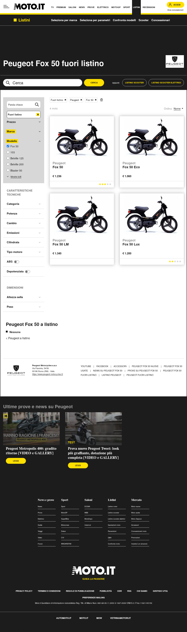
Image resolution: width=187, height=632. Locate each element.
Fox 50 (14, 146)
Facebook (102, 366)
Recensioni (112, 531)
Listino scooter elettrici (116, 519)
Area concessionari (175, 10)
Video (40, 537)
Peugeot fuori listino (140, 374)
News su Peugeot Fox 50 (107, 370)
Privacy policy (24, 591)
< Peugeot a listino (18, 338)
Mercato (136, 500)
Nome (177, 108)
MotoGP (64, 512)
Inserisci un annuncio (139, 544)
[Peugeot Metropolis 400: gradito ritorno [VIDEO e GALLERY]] (31, 428)
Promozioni (135, 537)
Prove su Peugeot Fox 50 (143, 370)
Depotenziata (15, 271)
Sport (64, 500)
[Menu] (6, 6)
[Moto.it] (29, 6)
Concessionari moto (138, 531)
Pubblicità (106, 591)
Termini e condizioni (49, 591)
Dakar (63, 531)
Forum (40, 544)
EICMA (87, 506)
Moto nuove (135, 506)
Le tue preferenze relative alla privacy (57, 630)
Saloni (88, 500)
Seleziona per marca (64, 20)
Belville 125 (17, 158)
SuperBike (65, 519)
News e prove (46, 500)
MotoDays (88, 519)
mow (99, 618)
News (40, 506)
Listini (112, 500)
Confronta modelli (124, 20)
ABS (10, 261)
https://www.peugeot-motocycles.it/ (47, 374)
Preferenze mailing (93, 597)
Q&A (109, 537)
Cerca (94, 82)
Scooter (144, 20)
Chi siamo (142, 591)
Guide (40, 525)
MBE (86, 512)
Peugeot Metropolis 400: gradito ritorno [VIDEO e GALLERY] (31, 451)
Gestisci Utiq (160, 591)
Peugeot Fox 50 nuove (145, 366)
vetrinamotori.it (120, 618)
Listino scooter (113, 512)
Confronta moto (114, 544)
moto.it (83, 618)
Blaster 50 (16, 170)
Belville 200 (17, 164)
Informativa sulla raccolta (16, 630)
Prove (40, 512)
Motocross (65, 525)
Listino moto (112, 506)
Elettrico (41, 519)
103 (12, 152)
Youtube (86, 366)
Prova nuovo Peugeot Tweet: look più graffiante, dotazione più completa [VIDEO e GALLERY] (93, 453)
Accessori (120, 366)
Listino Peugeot (111, 374)
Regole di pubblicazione (80, 591)
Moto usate (135, 512)
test (71, 442)
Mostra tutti (16, 176)
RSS (129, 591)
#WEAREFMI (66, 544)
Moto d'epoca (136, 519)
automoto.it (63, 618)
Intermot (88, 525)
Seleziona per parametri (95, 20)
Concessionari (160, 20)
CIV (62, 537)
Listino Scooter (134, 82)
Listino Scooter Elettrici (166, 82)
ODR (119, 591)
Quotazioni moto (114, 525)
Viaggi (40, 531)
